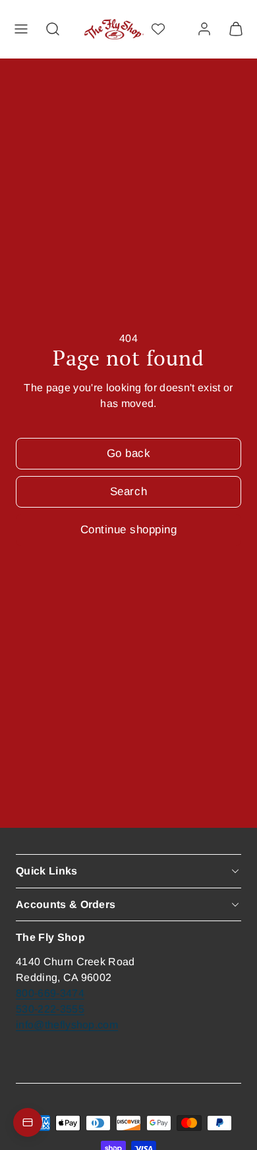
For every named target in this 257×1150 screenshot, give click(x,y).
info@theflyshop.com (67, 1024)
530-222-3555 (50, 1009)
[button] (21, 29)
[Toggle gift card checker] (27, 1122)
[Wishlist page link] (158, 29)
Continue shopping (128, 529)
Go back (129, 453)
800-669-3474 (50, 993)
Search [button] (128, 491)
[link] (204, 29)
